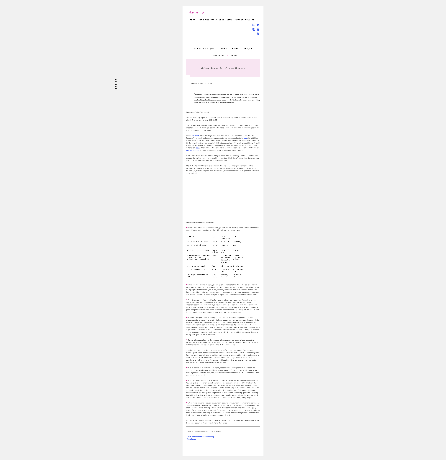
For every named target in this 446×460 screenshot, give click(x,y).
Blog (229, 20)
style (235, 49)
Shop (222, 20)
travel (233, 56)
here (197, 148)
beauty (248, 49)
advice (223, 49)
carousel (218, 56)
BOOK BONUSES (242, 20)
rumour (196, 136)
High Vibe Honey (208, 20)
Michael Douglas (192, 150)
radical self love (204, 49)
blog (245, 138)
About (193, 20)
